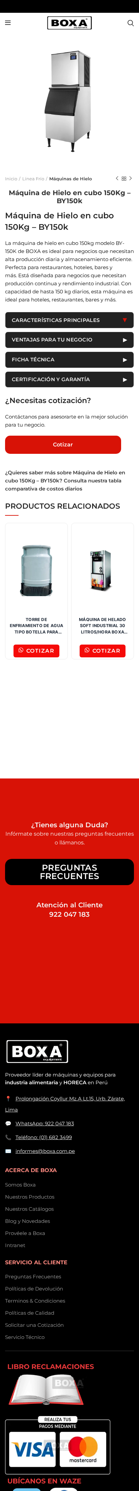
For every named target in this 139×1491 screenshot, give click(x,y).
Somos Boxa (20, 1184)
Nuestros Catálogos (29, 1209)
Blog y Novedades (27, 1221)
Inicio (11, 178)
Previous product (117, 178)
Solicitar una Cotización (34, 1325)
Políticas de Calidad (29, 1313)
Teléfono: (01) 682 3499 (44, 1137)
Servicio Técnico (25, 1337)
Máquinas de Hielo (70, 178)
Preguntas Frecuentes (70, 872)
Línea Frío (33, 178)
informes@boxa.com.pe (45, 1151)
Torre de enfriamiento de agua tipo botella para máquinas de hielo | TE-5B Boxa (36, 632)
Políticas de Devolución (34, 1288)
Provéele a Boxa (25, 1233)
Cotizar (63, 444)
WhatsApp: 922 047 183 (45, 1123)
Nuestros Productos (29, 1197)
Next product (130, 178)
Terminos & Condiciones (35, 1301)
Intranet (15, 1245)
